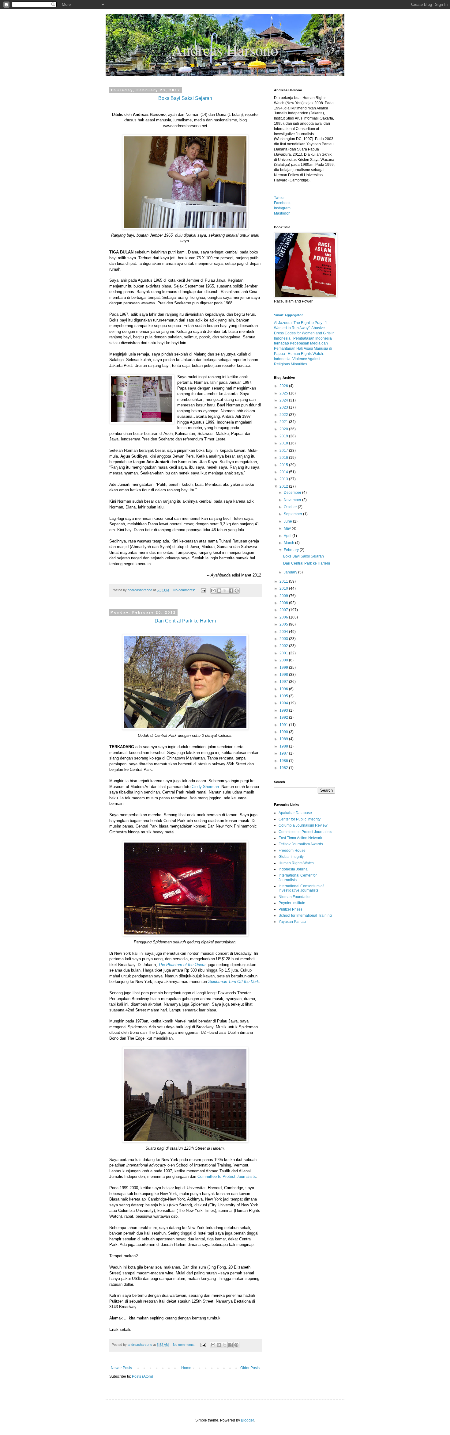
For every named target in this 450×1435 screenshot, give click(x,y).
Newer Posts (121, 1368)
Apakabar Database (295, 813)
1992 (284, 717)
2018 (284, 443)
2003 (284, 639)
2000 (284, 660)
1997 (284, 681)
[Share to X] (225, 591)
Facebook (282, 203)
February (292, 550)
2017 (284, 450)
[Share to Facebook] (231, 591)
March (289, 543)
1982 (284, 768)
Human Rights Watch (296, 863)
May (288, 528)
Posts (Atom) (142, 1376)
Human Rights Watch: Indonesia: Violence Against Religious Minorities (299, 359)
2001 (284, 653)
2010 (284, 588)
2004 (284, 632)
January (291, 572)
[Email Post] (203, 590)
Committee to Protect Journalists (226, 1176)
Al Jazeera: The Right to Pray (298, 323)
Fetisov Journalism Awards (301, 844)
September (293, 514)
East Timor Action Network (300, 838)
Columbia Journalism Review (303, 825)
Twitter (279, 198)
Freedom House (292, 850)
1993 (284, 710)
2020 (284, 429)
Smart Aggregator (288, 315)
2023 (284, 407)
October (291, 507)
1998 (284, 674)
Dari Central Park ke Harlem (306, 563)
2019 (284, 436)
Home (186, 1368)
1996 (284, 689)
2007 (284, 610)
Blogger (247, 1420)
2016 (284, 457)
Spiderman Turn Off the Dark (233, 981)
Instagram (282, 208)
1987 (284, 753)
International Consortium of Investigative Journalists (301, 888)
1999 (284, 667)
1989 (284, 739)
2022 (284, 415)
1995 (284, 696)
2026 (284, 386)
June (288, 521)
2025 (284, 393)
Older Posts (250, 1368)
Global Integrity (291, 857)
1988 (284, 746)
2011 (284, 581)
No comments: (184, 590)
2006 (284, 617)
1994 (284, 703)
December (293, 492)
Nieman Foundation (295, 897)
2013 (284, 479)
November (293, 500)
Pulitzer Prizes (290, 909)
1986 (284, 761)
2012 (284, 486)
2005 (284, 624)
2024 (284, 400)
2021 (284, 422)
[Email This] (213, 591)
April (288, 536)
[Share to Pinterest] (237, 591)
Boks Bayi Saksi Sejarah (303, 556)
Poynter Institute (292, 903)
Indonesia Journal (294, 869)
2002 (284, 646)
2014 (284, 472)
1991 (284, 725)
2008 (284, 603)
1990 (284, 732)
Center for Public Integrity (300, 819)
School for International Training (305, 915)
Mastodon (282, 213)
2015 (284, 465)
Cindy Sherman (205, 786)
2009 (284, 596)
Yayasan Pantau (292, 921)
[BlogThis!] (219, 591)
